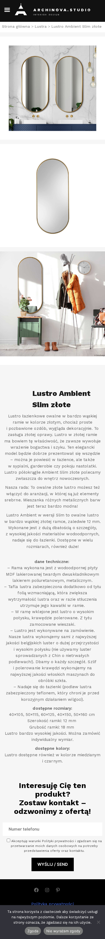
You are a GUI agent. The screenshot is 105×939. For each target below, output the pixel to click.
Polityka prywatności (52, 903)
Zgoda (32, 931)
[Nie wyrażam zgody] (98, 922)
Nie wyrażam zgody (63, 931)
